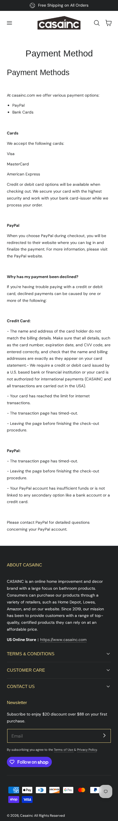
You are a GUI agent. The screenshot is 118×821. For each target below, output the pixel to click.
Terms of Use (64, 750)
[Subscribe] (104, 735)
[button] (9, 23)
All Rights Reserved (49, 815)
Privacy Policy (87, 750)
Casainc (26, 815)
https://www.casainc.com (63, 639)
